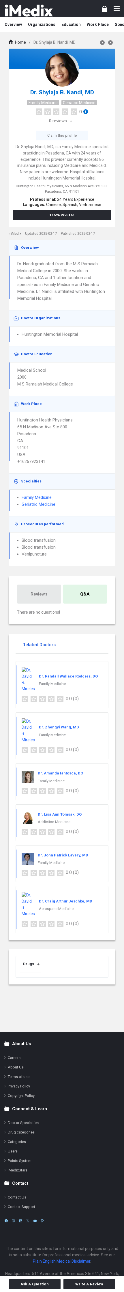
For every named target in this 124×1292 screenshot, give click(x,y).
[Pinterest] (42, 1221)
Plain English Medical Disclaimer (61, 1261)
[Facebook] (6, 1221)
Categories (17, 1142)
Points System (19, 1161)
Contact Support (21, 1207)
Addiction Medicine (54, 822)
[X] (28, 1221)
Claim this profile (62, 135)
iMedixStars (17, 1170)
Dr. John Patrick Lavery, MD (63, 855)
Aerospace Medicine (56, 909)
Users (13, 1151)
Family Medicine (43, 102)
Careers (14, 1058)
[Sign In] (104, 8)
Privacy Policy (19, 1086)
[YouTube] (35, 1221)
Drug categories (21, 1132)
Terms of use (18, 1077)
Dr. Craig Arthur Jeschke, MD (65, 901)
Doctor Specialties (23, 1123)
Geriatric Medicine (79, 102)
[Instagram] (13, 1221)
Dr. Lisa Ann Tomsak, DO (60, 814)
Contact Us (17, 1197)
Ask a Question (34, 1284)
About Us (16, 1067)
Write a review (89, 1284)
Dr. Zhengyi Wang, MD (59, 727)
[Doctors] (28, 10)
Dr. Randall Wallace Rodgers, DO (68, 676)
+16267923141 (62, 215)
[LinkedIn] (20, 1221)
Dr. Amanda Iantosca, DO (60, 773)
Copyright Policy (21, 1095)
